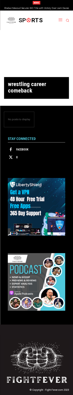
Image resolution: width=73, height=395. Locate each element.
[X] (11, 157)
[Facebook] (11, 150)
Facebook (22, 149)
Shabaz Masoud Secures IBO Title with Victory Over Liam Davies (36, 8)
